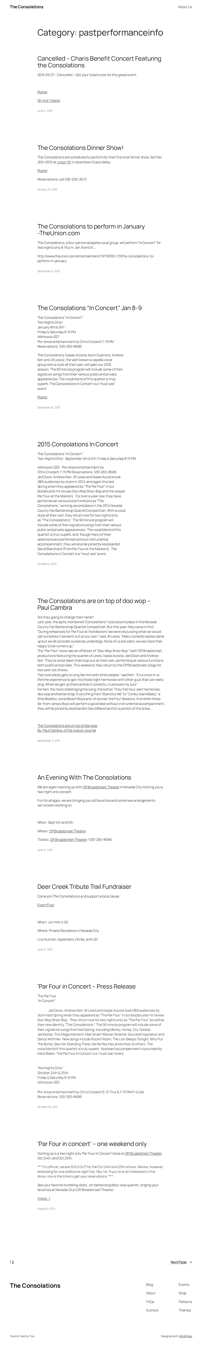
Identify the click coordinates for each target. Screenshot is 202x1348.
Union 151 (64, 162)
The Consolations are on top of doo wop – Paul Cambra (94, 604)
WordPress (185, 1336)
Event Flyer (45, 904)
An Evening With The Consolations (84, 777)
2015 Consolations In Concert (77, 444)
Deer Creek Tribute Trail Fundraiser (84, 886)
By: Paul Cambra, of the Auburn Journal (66, 730)
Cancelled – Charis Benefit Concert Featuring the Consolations (99, 62)
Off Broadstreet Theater (101, 787)
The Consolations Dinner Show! (80, 147)
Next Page (181, 1262)
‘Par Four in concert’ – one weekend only (92, 1143)
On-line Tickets (48, 100)
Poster (42, 91)
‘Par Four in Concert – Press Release (86, 986)
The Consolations (26, 6)
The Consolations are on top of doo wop (67, 725)
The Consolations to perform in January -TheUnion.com (91, 229)
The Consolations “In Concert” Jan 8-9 (89, 307)
